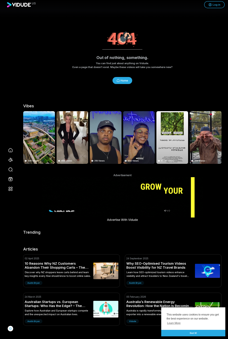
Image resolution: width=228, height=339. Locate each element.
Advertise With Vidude (122, 220)
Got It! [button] (193, 333)
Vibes (28, 106)
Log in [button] (216, 4)
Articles (30, 249)
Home (124, 80)
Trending (32, 232)
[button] (8, 169)
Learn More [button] (174, 323)
